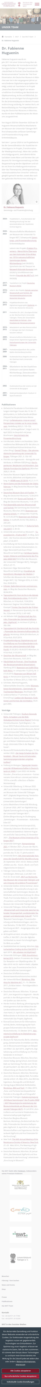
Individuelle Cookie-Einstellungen (20, 1382)
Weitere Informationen (26, 1361)
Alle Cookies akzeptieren (20, 1371)
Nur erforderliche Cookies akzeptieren (21, 1376)
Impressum (20, 1364)
